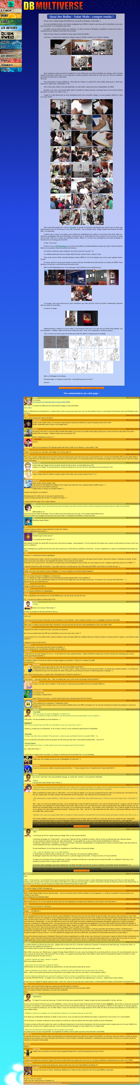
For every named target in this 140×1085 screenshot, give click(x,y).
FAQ (3, 46)
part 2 (30, 407)
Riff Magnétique (61, 246)
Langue (7, 10)
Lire (4, 21)
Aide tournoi (8, 51)
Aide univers (7, 56)
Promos (5, 70)
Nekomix (73, 227)
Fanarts (5, 42)
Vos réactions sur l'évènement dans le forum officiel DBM (51, 402)
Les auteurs (9, 28)
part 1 (26, 407)
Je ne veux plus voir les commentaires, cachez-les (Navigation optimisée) (82, 388)
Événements (7, 65)
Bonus (4, 60)
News (4, 15)
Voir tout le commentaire (81, 826)
